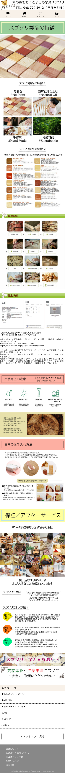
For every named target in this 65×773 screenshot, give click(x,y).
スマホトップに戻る (32, 736)
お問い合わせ (12, 760)
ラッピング (6, 719)
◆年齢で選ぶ (7, 700)
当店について (12, 748)
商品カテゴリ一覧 (14, 756)
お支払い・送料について (17, 752)
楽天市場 (10, 764)
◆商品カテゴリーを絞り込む (13, 694)
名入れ (4, 713)
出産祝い (5, 725)
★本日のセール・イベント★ (13, 707)
